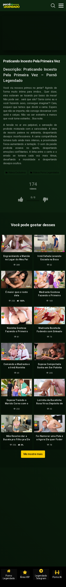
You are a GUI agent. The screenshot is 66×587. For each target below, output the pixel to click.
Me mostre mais (33, 454)
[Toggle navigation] (61, 6)
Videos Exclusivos (17, 172)
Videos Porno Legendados (46, 172)
